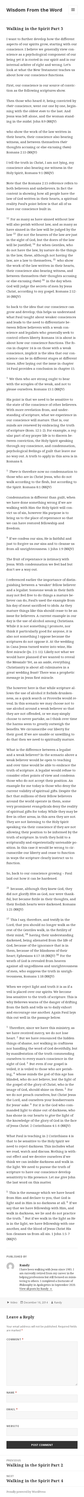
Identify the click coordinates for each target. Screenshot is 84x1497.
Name (11, 1392)
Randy (58, 1302)
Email (12, 1409)
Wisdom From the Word (34, 9)
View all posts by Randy (34, 1289)
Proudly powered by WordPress (26, 1492)
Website (12, 1426)
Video (13, 1302)
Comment (14, 1339)
